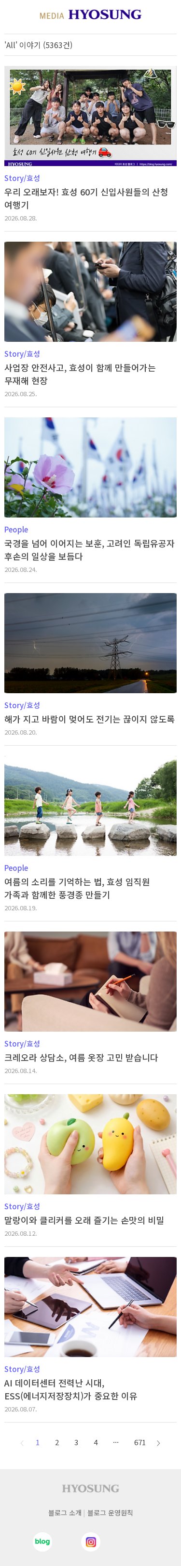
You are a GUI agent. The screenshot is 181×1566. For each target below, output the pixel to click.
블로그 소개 (65, 1512)
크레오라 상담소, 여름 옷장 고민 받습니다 (81, 1057)
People (16, 529)
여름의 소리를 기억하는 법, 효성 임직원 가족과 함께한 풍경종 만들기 (77, 888)
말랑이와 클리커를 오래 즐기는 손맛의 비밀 (84, 1220)
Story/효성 (22, 178)
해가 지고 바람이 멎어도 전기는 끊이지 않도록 (89, 718)
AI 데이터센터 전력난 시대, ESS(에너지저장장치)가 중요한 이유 (71, 1389)
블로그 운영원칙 (110, 1512)
